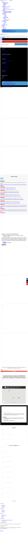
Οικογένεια (4, 14)
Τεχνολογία (1, 179)
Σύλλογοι (4, 8)
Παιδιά (5, 16)
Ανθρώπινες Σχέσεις (5, 66)
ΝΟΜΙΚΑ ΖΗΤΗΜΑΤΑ (5, 75)
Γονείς (5, 64)
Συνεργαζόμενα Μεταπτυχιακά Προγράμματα (8, 57)
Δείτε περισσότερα (2, 190)
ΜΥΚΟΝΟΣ (3, 29)
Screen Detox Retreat (5, 20)
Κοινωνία (4, 53)
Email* (1, 369)
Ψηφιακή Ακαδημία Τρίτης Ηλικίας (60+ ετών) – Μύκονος (10, 31)
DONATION (3, 41)
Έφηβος (5, 15)
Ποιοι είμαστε (8, 86)
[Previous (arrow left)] (0, 530)
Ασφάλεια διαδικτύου (5, 2)
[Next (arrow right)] (1, 530)
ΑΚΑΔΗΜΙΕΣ (3, 10)
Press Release (4, 27)
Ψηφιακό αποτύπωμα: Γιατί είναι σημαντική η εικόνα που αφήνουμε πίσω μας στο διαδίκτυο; (12, 199)
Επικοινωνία (11, 86)
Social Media (4, 51)
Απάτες (4, 5)
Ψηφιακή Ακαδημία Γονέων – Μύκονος (7, 30)
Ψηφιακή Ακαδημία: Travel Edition (7, 12)
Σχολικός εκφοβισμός (7, 19)
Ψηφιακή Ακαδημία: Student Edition (7, 60)
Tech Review (4, 21)
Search (11, 0)
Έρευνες (4, 26)
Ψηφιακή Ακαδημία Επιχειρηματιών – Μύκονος (8, 84)
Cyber (5, 68)
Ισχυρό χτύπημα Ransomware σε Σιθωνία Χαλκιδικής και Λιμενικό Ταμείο (9, 192)
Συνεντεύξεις (4, 80)
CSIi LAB (3, 25)
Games (5, 73)
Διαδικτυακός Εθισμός (5, 17)
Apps (5, 22)
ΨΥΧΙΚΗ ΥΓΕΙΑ (4, 13)
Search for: (1, 0)
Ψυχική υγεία (1, 178)
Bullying (4, 18)
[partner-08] (7, 466)
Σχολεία (4, 7)
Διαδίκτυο (3, 510)
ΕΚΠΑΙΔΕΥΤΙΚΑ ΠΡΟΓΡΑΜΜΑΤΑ (6, 6)
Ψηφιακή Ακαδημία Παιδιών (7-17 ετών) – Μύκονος (9, 83)
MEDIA (3, 78)
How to (4, 23)
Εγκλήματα (4, 4)
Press (3, 28)
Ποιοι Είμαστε (3, 505)
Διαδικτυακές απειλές (5, 3)
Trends (4, 24)
